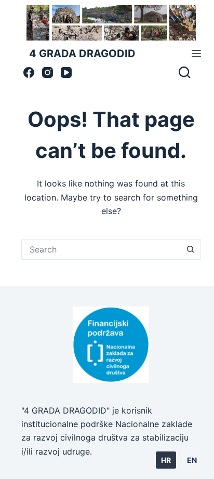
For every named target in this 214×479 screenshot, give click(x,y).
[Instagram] (47, 72)
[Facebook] (28, 72)
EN (192, 460)
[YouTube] (66, 72)
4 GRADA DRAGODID (82, 53)
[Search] (184, 72)
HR (166, 460)
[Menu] (196, 53)
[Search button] (190, 249)
